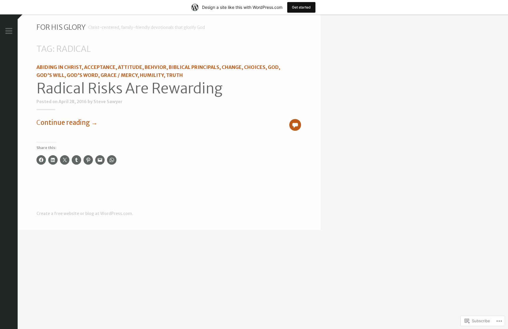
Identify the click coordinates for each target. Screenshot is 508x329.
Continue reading (67, 122)
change (232, 67)
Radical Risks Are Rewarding (129, 88)
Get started (301, 7)
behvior (155, 67)
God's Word (82, 75)
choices (254, 67)
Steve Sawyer (108, 101)
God (273, 67)
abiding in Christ (59, 67)
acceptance (100, 67)
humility (152, 75)
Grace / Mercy (119, 75)
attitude (130, 67)
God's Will (50, 75)
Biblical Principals (194, 67)
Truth (174, 75)
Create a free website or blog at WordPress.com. (84, 213)
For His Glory (61, 27)
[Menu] (8, 31)
